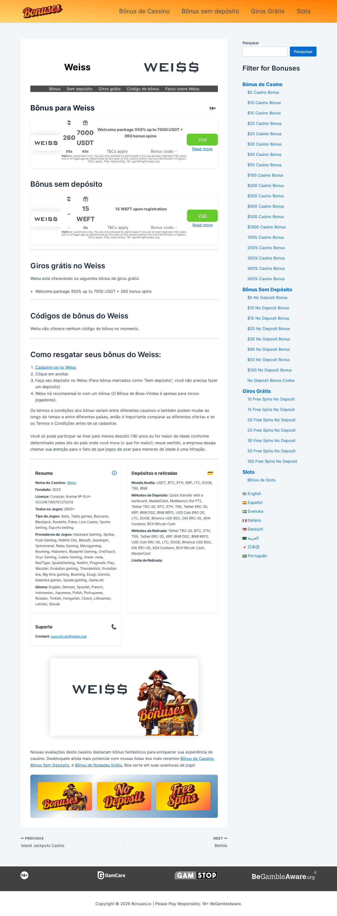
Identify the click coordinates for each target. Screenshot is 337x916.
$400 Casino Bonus (265, 206)
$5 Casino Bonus (263, 92)
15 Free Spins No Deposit (271, 409)
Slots (304, 11)
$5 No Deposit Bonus (267, 297)
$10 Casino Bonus (264, 102)
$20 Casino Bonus (264, 123)
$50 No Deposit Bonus (268, 359)
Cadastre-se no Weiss (55, 367)
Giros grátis (110, 88)
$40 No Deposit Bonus (268, 349)
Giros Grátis (268, 11)
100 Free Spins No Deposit (272, 461)
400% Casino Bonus (266, 268)
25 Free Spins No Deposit (271, 430)
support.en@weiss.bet (69, 636)
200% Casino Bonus (266, 247)
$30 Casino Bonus (264, 144)
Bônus (54, 88)
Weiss (71, 482)
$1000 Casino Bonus (266, 226)
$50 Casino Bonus (264, 164)
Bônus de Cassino (144, 11)
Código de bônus (143, 88)
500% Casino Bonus (266, 278)
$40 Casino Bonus (264, 154)
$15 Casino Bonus (264, 112)
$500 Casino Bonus (265, 216)
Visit (202, 139)
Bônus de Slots (261, 479)
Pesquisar (251, 43)
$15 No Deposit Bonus (268, 318)
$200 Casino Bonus (265, 185)
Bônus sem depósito (210, 11)
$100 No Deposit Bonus (269, 369)
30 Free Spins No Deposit (271, 440)
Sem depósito (80, 88)
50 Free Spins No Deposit (271, 450)
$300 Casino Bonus (265, 195)
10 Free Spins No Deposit (271, 399)
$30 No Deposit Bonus (268, 338)
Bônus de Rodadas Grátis (98, 765)
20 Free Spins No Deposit (271, 419)
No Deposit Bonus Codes (271, 380)
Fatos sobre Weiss (182, 88)
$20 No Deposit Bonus (268, 328)
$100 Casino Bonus (265, 175)
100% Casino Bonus (265, 237)
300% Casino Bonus (266, 258)
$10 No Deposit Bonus (268, 307)
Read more (202, 148)
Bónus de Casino (262, 84)
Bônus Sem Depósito (49, 765)
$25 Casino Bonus (264, 133)
